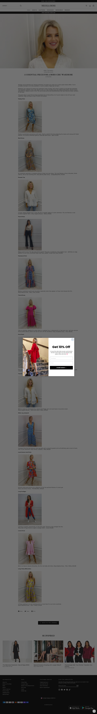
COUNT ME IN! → (61, 367)
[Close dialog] (72, 339)
